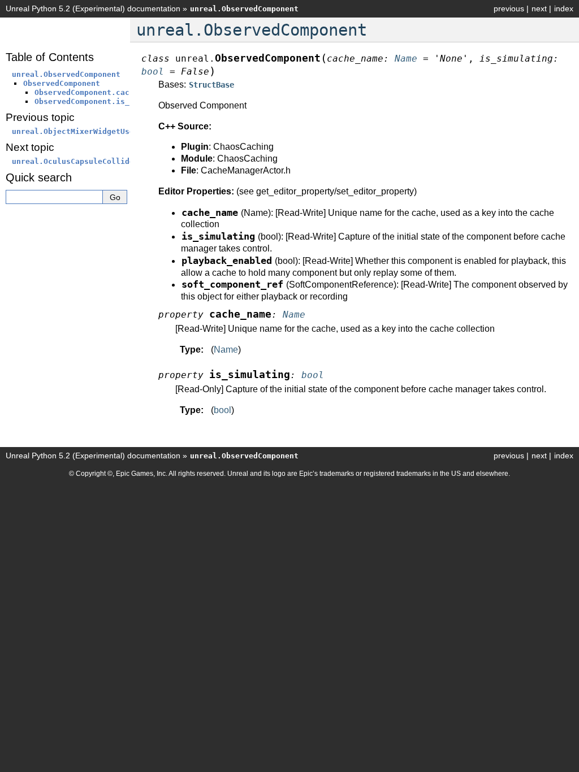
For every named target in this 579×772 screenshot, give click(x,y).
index (563, 8)
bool (222, 410)
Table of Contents (50, 57)
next (539, 8)
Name (226, 349)
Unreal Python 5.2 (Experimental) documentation (93, 8)
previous (509, 8)
